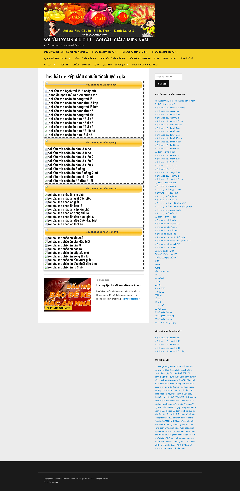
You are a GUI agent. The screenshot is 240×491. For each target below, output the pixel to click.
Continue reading (131, 299)
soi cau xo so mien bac (178, 428)
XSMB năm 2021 (173, 445)
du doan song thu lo (178, 384)
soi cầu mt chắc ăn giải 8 (64, 245)
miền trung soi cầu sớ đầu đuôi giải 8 (170, 203)
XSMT (173, 58)
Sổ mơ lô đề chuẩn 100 (85, 58)
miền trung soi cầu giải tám (166, 196)
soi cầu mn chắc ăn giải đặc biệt (69, 198)
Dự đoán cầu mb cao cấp (104, 52)
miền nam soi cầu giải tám (166, 230)
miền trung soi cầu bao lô (165, 186)
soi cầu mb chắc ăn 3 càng (66, 169)
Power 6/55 (160, 288)
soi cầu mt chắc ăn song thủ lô (68, 256)
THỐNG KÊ (63, 64)
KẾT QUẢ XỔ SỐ (186, 58)
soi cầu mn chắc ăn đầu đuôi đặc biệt (72, 220)
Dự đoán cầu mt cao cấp (164, 52)
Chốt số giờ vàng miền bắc (166, 366)
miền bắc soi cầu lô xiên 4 (166, 169)
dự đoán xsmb (161, 397)
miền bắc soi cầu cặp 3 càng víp (168, 125)
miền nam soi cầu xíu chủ (166, 247)
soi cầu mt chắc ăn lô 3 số (65, 267)
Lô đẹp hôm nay (174, 424)
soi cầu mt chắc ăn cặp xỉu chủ (68, 253)
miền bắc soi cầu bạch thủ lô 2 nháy (170, 108)
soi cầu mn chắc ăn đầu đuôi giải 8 (71, 217)
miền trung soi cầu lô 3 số (166, 200)
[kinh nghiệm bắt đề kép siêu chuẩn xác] (67, 295)
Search (162, 84)
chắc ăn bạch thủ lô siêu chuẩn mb (73, 95)
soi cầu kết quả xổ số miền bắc (175, 435)
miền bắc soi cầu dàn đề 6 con (168, 131)
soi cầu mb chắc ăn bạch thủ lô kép (73, 103)
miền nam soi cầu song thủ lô (167, 244)
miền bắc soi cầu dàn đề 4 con (168, 128)
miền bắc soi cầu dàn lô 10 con (168, 142)
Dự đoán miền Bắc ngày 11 (183, 394)
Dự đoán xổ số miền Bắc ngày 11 (180, 404)
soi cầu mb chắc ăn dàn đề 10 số (72, 131)
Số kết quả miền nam (164, 319)
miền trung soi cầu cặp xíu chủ (168, 189)
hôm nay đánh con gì (182, 418)
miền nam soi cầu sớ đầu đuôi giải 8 (170, 237)
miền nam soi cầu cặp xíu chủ (167, 224)
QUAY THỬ (107, 64)
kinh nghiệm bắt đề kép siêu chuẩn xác (118, 285)
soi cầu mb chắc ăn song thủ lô (70, 99)
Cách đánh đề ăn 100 (177, 380)
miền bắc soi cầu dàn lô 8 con (167, 155)
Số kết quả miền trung (164, 316)
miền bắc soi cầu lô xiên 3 (166, 165)
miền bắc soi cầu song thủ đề (167, 172)
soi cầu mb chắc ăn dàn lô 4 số (70, 135)
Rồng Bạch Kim (161, 428)
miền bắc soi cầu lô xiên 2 (166, 162)
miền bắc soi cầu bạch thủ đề (167, 114)
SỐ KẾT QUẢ (120, 64)
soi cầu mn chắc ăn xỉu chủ (66, 195)
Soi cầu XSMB (164, 438)
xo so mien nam (165, 441)
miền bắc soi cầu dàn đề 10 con (168, 138)
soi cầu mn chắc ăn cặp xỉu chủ (68, 209)
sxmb (181, 438)
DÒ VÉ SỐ (86, 64)
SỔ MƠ (96, 64)
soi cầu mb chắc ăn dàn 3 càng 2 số (73, 173)
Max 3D (158, 281)
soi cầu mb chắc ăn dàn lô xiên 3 (70, 161)
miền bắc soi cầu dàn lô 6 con (167, 148)
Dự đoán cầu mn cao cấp (56, 58)
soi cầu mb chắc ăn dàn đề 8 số (71, 127)
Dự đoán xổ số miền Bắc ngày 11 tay (170, 407)
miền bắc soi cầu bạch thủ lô (167, 118)
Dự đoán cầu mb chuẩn (133, 52)
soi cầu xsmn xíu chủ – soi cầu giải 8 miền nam (96, 39)
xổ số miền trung (178, 448)
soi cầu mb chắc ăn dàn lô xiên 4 (70, 165)
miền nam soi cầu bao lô (165, 220)
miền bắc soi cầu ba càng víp (167, 111)
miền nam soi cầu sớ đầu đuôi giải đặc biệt (173, 241)
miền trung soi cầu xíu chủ (166, 213)
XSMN (165, 58)
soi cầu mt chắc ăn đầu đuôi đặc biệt (72, 264)
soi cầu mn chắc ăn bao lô (65, 206)
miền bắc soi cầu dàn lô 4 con (167, 145)
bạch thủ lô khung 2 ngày (145, 64)
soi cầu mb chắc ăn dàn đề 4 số (71, 119)
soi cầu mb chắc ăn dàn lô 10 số (70, 177)
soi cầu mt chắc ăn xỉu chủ (65, 238)
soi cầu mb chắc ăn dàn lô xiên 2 (70, 157)
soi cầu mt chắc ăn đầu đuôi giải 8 (70, 260)
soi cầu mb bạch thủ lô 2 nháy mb (72, 91)
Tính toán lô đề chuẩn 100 (112, 58)
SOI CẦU (75, 64)
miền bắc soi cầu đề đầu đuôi (167, 159)
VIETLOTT (48, 64)
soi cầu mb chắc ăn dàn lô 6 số (69, 149)
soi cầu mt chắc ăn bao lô (65, 249)
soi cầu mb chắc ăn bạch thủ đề (71, 111)
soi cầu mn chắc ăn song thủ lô (68, 213)
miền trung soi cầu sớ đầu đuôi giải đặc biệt (173, 206)
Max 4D (158, 285)
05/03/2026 (104, 280)
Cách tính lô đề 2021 (178, 373)
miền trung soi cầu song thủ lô (168, 210)
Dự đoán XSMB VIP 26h (178, 397)
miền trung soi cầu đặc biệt (166, 193)
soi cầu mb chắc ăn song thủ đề (71, 115)
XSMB (156, 58)
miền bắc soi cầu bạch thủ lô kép (169, 121)
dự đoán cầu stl (176, 387)
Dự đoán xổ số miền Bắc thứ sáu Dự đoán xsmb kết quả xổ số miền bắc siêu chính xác (175, 410)
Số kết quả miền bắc (163, 312)
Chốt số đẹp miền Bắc (172, 370)
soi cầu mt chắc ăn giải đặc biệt (69, 242)
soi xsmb (174, 438)
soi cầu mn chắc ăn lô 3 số (65, 224)
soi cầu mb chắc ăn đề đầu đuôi (70, 181)
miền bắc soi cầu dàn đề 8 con (168, 135)
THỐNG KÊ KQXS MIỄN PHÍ (139, 58)
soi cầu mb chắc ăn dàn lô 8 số (69, 153)
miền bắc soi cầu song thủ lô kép (169, 179)
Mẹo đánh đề (187, 424)
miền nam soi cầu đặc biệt (166, 227)
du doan (165, 384)
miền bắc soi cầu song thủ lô (167, 176)
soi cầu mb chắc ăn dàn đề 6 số (71, 123)
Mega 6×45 (159, 278)
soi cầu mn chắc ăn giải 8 (64, 202)
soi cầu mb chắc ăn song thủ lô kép (73, 107)
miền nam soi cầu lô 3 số (165, 234)
